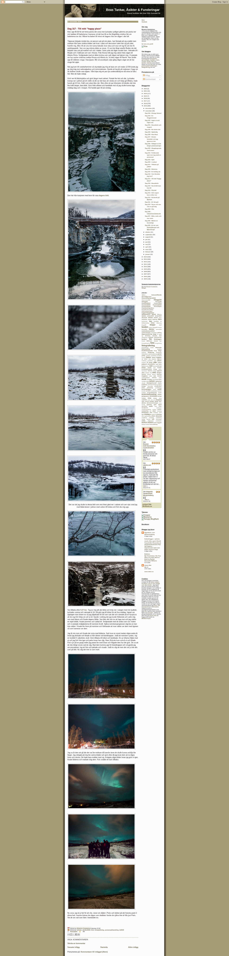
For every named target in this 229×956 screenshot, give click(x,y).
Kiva (156, 366)
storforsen (159, 408)
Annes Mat (147, 565)
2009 (145, 269)
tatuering (159, 411)
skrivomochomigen (152, 403)
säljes (154, 411)
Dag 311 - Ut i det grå (151, 202)
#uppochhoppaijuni (148, 312)
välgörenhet (151, 420)
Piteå (143, 387)
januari (147, 254)
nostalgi (144, 381)
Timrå (160, 412)
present (148, 391)
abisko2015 (86, 930)
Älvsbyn (143, 424)
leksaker (147, 372)
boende (160, 327)
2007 (145, 274)
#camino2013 (146, 303)
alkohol (150, 317)
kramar (159, 367)
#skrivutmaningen (147, 311)
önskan (147, 424)
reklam (144, 398)
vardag (143, 419)
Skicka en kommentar (76, 943)
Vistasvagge (159, 419)
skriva (144, 403)
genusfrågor (145, 60)
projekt (160, 392)
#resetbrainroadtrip (147, 309)
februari (148, 252)
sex (154, 399)
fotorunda (158, 347)
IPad (155, 360)
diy (142, 335)
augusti (148, 237)
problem (144, 392)
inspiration (150, 360)
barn (157, 60)
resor (155, 398)
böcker (144, 63)
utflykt (153, 416)
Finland (143, 341)
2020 (145, 93)
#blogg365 (158, 301)
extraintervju (158, 337)
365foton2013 (146, 314)
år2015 (121, 930)
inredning (144, 360)
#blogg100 (158, 300)
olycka (160, 383)
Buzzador (144, 329)
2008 (145, 271)
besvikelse (156, 321)
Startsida (104, 947)
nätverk (143, 383)
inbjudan (154, 359)
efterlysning (144, 337)
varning (148, 419)
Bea (150, 321)
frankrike (159, 349)
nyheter (154, 58)
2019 (145, 96)
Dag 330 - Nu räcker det (152, 129)
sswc (160, 406)
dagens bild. (104, 195)
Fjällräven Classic (152, 341)
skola (156, 401)
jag (151, 64)
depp (154, 334)
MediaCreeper (146, 618)
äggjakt (159, 422)
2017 (145, 101)
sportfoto (144, 406)
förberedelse (145, 354)
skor (160, 401)
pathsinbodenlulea (152, 384)
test (151, 412)
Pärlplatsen (145, 396)
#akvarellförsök (156, 295)
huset (153, 357)
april (147, 247)
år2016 (150, 422)
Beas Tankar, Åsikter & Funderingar (133, 10)
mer (144, 486)
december (148, 108)
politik (160, 389)
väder (143, 420)
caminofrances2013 (148, 331)
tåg (156, 414)
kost (154, 367)
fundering (151, 352)
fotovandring (146, 349)
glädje (143, 355)
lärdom (144, 374)
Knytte (149, 367)
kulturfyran (144, 371)
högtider (159, 357)
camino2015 (159, 329)
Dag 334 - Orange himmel (153, 113)
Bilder (153, 323)
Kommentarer (150, 79)
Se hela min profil (147, 44)
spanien (149, 404)
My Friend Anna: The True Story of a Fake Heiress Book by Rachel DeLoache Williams (152, 558)
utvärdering (159, 417)
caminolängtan (146, 332)
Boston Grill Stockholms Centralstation (149, 446)
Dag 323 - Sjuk (149, 159)
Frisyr (155, 350)
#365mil (143, 295)
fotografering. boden (148, 347)
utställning (144, 417)
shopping (159, 399)
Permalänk (73, 931)
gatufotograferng (152, 354)
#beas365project (146, 296)
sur (150, 411)
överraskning (153, 424)
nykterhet (158, 381)
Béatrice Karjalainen (84, 928)
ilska (150, 359)
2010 (145, 266)
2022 (145, 88)
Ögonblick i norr (149, 532)
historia (143, 357)
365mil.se (159, 314)
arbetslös (144, 319)
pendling (159, 384)
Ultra (143, 416)
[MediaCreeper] (152, 517)
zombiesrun (159, 420)
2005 (145, 279)
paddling (144, 384)
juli (146, 239)
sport (160, 404)
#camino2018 (146, 306)
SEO (152, 399)
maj (146, 244)
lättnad (154, 374)
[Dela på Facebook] (76, 934)
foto (92, 930)
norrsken (159, 379)
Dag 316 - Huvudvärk (151, 183)
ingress (159, 359)
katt (150, 366)
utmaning (159, 416)
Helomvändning (149, 534)
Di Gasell (159, 334)
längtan (159, 372)
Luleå (154, 372)
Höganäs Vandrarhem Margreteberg (148, 493)
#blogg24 (145, 301)
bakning (154, 319)
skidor (152, 401)
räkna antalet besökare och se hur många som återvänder (151, 583)
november (148, 111)
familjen (152, 60)
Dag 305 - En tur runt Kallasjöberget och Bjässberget (152, 227)
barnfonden (144, 321)
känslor (150, 371)
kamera (144, 366)
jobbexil (144, 364)
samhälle (144, 399)
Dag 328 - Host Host (151, 134)
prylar (160, 394)
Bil (161, 321)
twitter (153, 414)
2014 (145, 257)
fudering (144, 352)
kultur (160, 369)
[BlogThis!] (71, 934)
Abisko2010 (150, 316)
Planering (150, 387)
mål (147, 379)
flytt (161, 341)
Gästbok (144, 22)
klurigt (160, 366)
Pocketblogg (158, 387)
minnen (154, 377)
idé (142, 359)
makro (150, 376)
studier (159, 409)
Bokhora (147, 554)
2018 (145, 98)
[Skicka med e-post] (68, 934)
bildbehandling (145, 323)
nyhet (147, 381)
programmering (152, 392)
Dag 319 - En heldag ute (152, 171)
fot (149, 343)
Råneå (160, 398)
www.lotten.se (149, 571)
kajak (157, 364)
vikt (153, 419)
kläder (144, 367)
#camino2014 (158, 303)
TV (150, 414)
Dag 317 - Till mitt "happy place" (84, 28)
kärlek (154, 371)
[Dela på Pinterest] (78, 934)
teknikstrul (145, 412)
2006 (145, 276)
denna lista (153, 615)
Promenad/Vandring (112, 930)
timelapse (155, 412)
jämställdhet (151, 364)
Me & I (146, 567)
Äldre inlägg (133, 947)
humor (148, 357)
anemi (156, 317)
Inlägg (147, 75)
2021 (145, 91)
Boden (145, 327)
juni (146, 242)
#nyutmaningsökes (148, 308)
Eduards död (157, 335)
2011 (145, 264)
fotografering (99, 930)
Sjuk (143, 401)
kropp (155, 369)
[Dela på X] (73, 934)
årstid (155, 422)
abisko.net (147, 465)
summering (145, 411)
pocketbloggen (146, 389)
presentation (154, 391)
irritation (144, 362)
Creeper (150, 612)
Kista (154, 366)
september (149, 234)
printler (160, 391)
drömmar (147, 335)
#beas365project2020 (149, 298)
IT (147, 362)
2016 (145, 103)
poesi (154, 389)
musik (149, 61)
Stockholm (145, 408)
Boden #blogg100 (153, 327)
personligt (150, 386)
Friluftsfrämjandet (147, 350)
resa (149, 398)
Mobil (160, 377)
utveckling (151, 417)
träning (149, 63)
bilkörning (159, 323)
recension (153, 396)
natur (150, 379)
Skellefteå (147, 401)
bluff (160, 325)
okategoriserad (151, 383)
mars (147, 249)
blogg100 (144, 325)
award (150, 319)
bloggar (152, 325)
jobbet (160, 362)
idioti (145, 359)
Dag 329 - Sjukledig (151, 132)
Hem (143, 20)
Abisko (79, 930)
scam (149, 399)
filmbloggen (158, 339)
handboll (159, 355)
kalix (160, 364)
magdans (145, 376)
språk (151, 406)
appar (160, 317)
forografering (145, 343)
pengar (144, 386)
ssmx (156, 406)
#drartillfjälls (158, 306)
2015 (145, 106)
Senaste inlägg (73, 947)
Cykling (159, 332)
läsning (149, 374)
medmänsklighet (146, 377)
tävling (159, 414)
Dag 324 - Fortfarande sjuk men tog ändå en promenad (153, 155)
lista (151, 372)
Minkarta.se (147, 506)
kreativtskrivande (147, 369)
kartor (147, 366)
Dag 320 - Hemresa (151, 169)
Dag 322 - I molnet (151, 162)
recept (144, 61)
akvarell (144, 317)
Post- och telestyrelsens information (151, 606)
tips (143, 414)
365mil (154, 314)
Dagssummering (147, 334)
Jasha (150, 362)
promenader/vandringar (149, 66)
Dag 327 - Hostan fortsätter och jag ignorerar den (151, 139)
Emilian (150, 337)
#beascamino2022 (146, 300)
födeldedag (159, 352)
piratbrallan (158, 386)
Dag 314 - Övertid (150, 190)
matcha (159, 376)
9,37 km (83, 610)
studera (154, 409)
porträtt (144, 391)
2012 (145, 261)
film (152, 61)
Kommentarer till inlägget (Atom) (94, 952)
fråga (160, 350)
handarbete (154, 355)
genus (160, 354)
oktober (148, 232)
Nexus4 (154, 379)
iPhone (159, 360)
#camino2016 (157, 305)
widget (145, 504)
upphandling (147, 416)
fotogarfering (158, 343)
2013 (145, 259)
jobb (155, 362)
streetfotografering (146, 409)
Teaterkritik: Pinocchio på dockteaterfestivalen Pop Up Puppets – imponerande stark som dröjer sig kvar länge (152, 546)
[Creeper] (152, 515)
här (146, 611)
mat (154, 376)
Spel (155, 404)
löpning (159, 374)
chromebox (154, 332)
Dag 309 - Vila (149, 209)
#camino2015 (146, 305)
